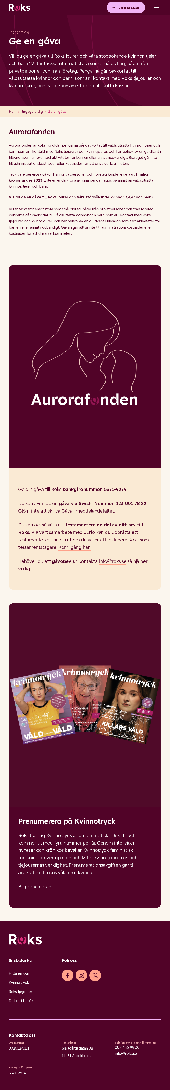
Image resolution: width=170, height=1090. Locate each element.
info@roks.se (112, 561)
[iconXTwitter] (95, 975)
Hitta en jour (19, 973)
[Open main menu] (156, 7)
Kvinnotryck (19, 982)
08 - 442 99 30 (127, 1047)
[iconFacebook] (67, 975)
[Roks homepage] (19, 7)
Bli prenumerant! (36, 886)
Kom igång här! (74, 547)
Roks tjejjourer (20, 991)
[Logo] (85, 939)
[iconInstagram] (81, 975)
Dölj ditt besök (21, 1000)
